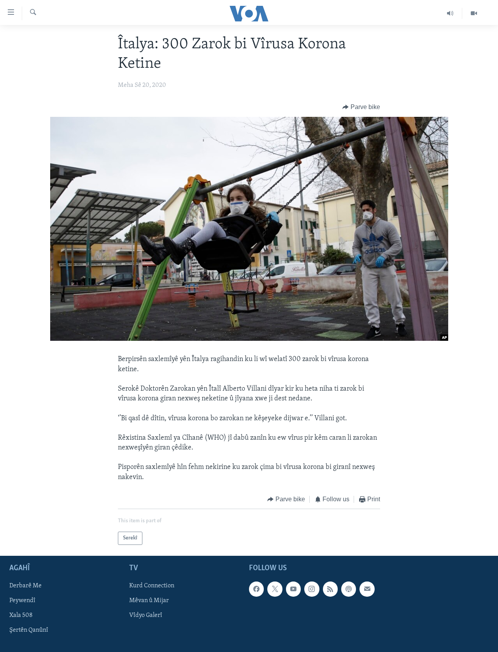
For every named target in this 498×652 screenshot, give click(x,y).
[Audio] (450, 13)
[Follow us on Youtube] (293, 589)
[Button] (361, 107)
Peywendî (22, 601)
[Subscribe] (366, 589)
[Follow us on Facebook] (256, 589)
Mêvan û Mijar (149, 601)
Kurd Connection (151, 586)
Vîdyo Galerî (145, 616)
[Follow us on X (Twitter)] (274, 589)
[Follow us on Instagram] (311, 589)
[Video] (474, 13)
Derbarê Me (25, 586)
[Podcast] (348, 589)
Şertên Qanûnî (28, 630)
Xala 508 (21, 616)
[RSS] (330, 589)
